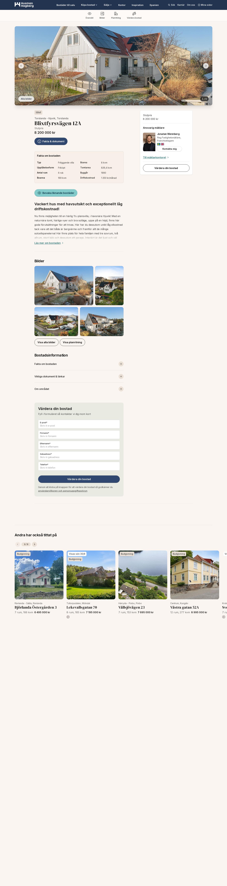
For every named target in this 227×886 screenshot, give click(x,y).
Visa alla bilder (46, 342)
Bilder (102, 18)
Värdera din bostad (79, 479)
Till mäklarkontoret (154, 157)
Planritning (116, 18)
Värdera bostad (134, 18)
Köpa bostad (88, 5)
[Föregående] (17, 544)
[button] (79, 301)
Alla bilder (26, 98)
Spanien (154, 5)
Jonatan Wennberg (168, 133)
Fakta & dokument (53, 141)
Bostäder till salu (66, 5)
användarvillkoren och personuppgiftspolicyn (62, 490)
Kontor (122, 5)
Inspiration (137, 5)
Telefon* (44, 464)
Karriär (181, 5)
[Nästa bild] (206, 66)
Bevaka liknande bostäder (58, 192)
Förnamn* (44, 433)
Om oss (191, 5)
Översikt (89, 18)
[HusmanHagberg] (24, 5)
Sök (173, 5)
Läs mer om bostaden (47, 243)
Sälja (106, 5)
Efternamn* (45, 443)
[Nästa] (34, 544)
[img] (158, 144)
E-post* (43, 422)
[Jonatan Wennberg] (149, 142)
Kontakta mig (169, 149)
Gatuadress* (46, 454)
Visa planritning (72, 342)
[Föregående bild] (21, 66)
